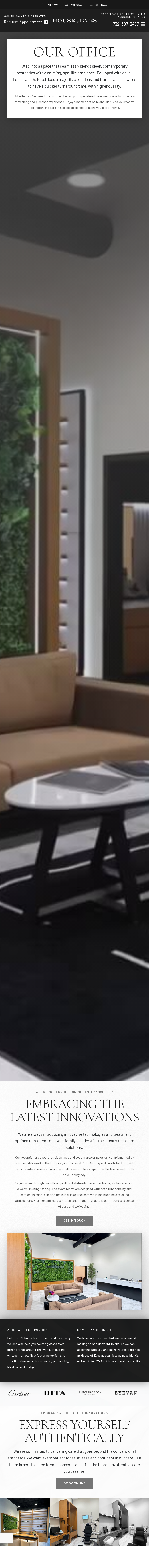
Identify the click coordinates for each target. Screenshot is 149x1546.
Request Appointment (23, 21)
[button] (4, 1529)
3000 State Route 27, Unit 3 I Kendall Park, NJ (123, 15)
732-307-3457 (126, 24)
